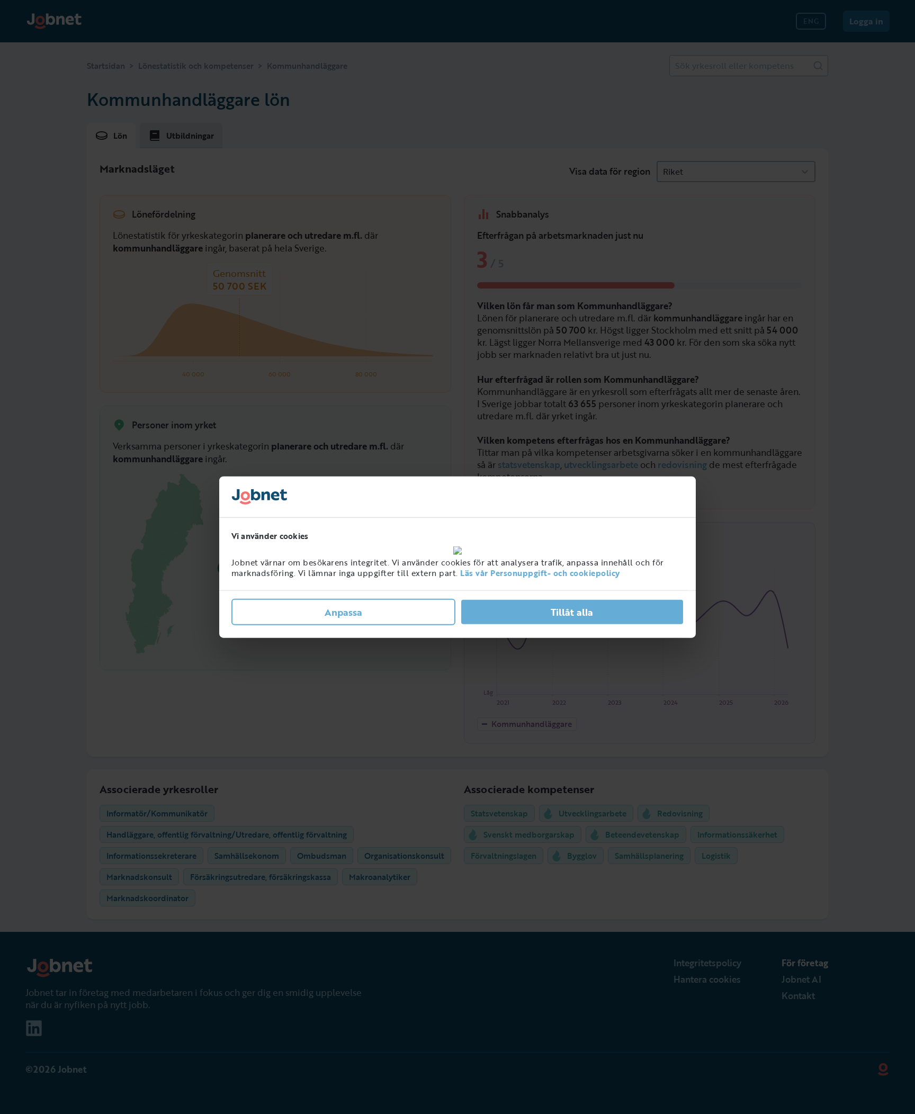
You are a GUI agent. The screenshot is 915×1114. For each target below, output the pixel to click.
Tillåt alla (572, 612)
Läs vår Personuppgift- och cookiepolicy (540, 573)
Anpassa (343, 612)
